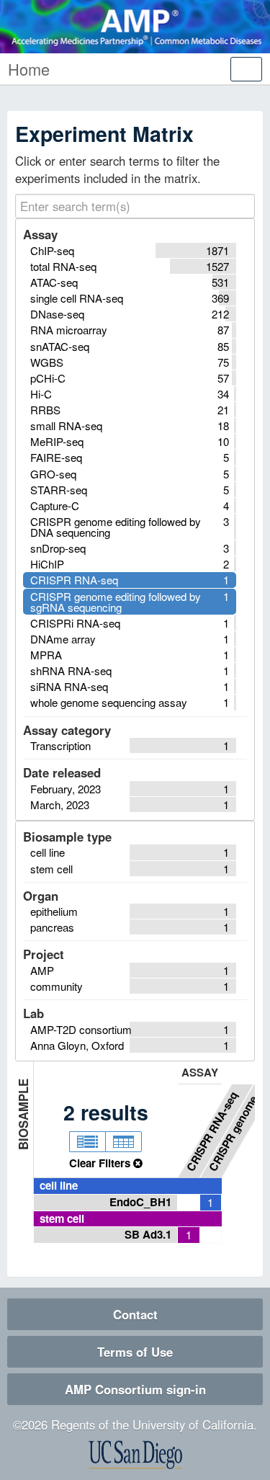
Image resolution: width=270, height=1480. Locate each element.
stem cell (62, 1218)
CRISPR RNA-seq (212, 1131)
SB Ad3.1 (148, 1234)
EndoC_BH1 (140, 1202)
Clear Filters (101, 1163)
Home (29, 69)
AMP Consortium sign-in (135, 1389)
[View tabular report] (123, 1142)
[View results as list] (87, 1142)
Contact (135, 1314)
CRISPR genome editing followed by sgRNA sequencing (235, 1128)
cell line (59, 1185)
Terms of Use (135, 1351)
